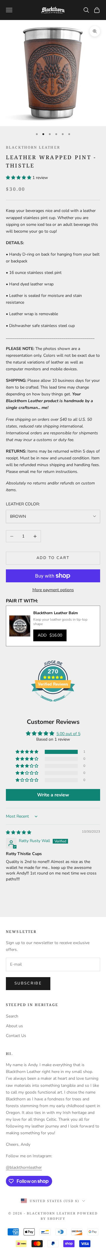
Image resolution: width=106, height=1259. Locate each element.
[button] (19, 177)
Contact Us (16, 1035)
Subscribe (28, 983)
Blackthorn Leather (33, 147)
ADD (50, 635)
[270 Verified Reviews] (53, 705)
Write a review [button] (53, 795)
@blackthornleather (24, 1167)
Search (12, 1016)
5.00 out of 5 (68, 734)
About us (14, 1026)
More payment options (53, 590)
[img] (18, 832)
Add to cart (53, 558)
